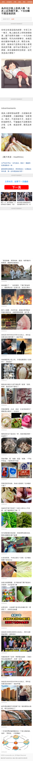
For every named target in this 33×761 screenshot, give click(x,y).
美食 (24, 2)
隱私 (16, 758)
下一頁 (16, 187)
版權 (19, 758)
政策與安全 (9, 758)
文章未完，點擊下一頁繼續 (16, 181)
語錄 (19, 2)
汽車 (15, 2)
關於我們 (3, 758)
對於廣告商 (24, 758)
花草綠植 (29, 2)
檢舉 (12, 19)
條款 (14, 758)
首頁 (3, 2)
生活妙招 (9, 2)
